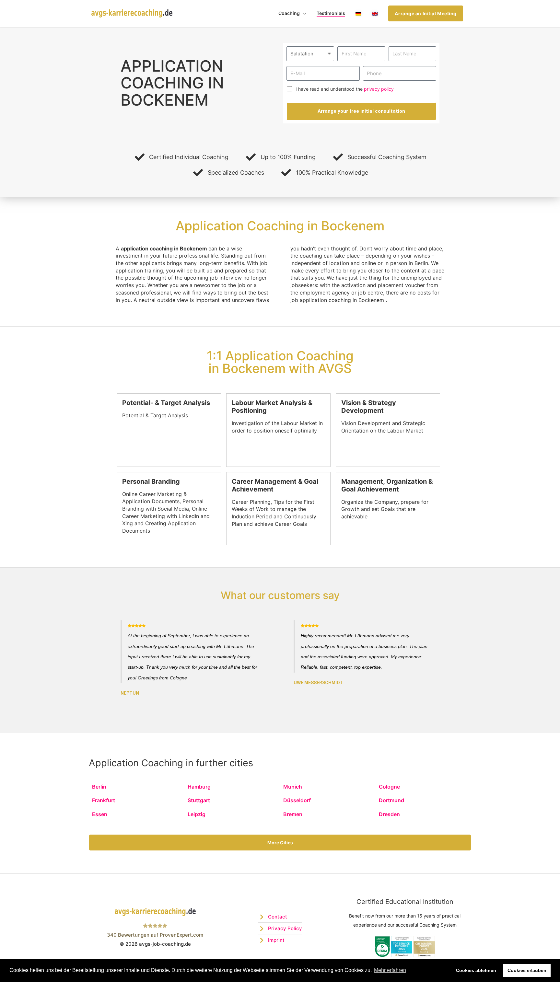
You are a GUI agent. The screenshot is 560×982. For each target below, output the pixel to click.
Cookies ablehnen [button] (476, 970)
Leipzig (196, 814)
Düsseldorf (297, 800)
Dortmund (391, 800)
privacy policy (379, 89)
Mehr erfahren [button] (390, 970)
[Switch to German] (358, 13)
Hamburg (199, 786)
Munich (292, 786)
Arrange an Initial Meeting (426, 13)
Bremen (292, 814)
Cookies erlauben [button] (527, 970)
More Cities (280, 842)
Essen (99, 814)
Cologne (389, 786)
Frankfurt (103, 800)
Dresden (389, 814)
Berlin (99, 786)
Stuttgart (199, 800)
